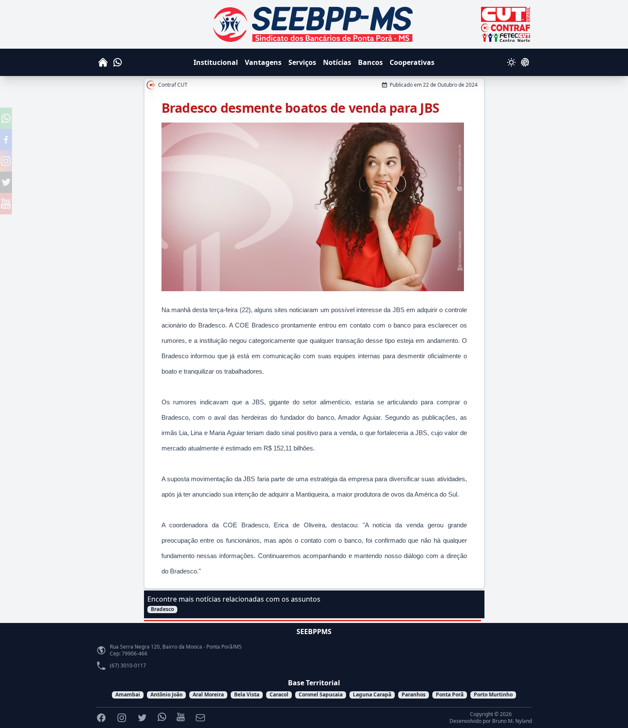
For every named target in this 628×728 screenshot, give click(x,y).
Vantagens (263, 62)
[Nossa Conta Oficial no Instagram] (6, 161)
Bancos (370, 62)
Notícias (337, 62)
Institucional (216, 62)
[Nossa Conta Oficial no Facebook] (6, 139)
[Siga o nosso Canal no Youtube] (6, 203)
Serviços (302, 62)
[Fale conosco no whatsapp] (6, 118)
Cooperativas (412, 62)
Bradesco (162, 609)
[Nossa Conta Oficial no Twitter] (6, 182)
